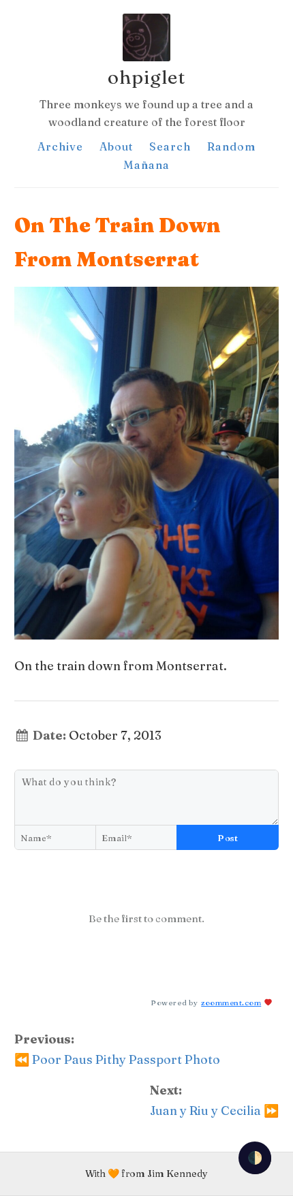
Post (227, 837)
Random (231, 146)
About (116, 146)
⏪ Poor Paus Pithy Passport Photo (117, 1059)
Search (170, 146)
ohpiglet (146, 77)
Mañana (146, 165)
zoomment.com (231, 1002)
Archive (60, 146)
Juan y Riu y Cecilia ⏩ (214, 1110)
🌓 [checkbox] (254, 1157)
